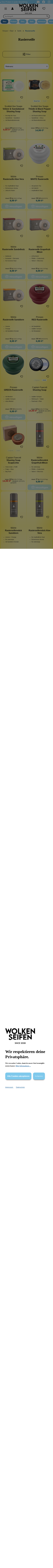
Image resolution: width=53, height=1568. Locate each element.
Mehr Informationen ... (23, 1066)
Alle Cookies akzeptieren (18, 1076)
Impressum (9, 1087)
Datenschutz (20, 1087)
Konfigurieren (39, 1076)
